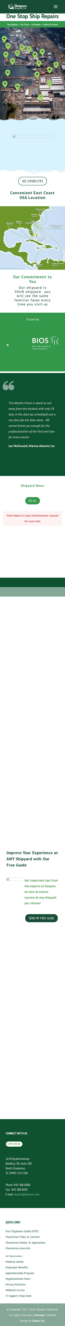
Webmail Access (15, 1290)
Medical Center (15, 1261)
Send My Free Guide (41, 918)
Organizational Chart (18, 1279)
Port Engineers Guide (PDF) (22, 1231)
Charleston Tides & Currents (23, 1237)
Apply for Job (14, 1144)
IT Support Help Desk (18, 1296)
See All (32, 501)
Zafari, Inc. (38, 1321)
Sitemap (39, 1315)
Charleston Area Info (18, 1248)
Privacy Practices (16, 1284)
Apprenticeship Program (20, 1273)
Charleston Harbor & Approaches (25, 1242)
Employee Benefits (17, 1267)
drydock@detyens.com (26, 1194)
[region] (32, 342)
